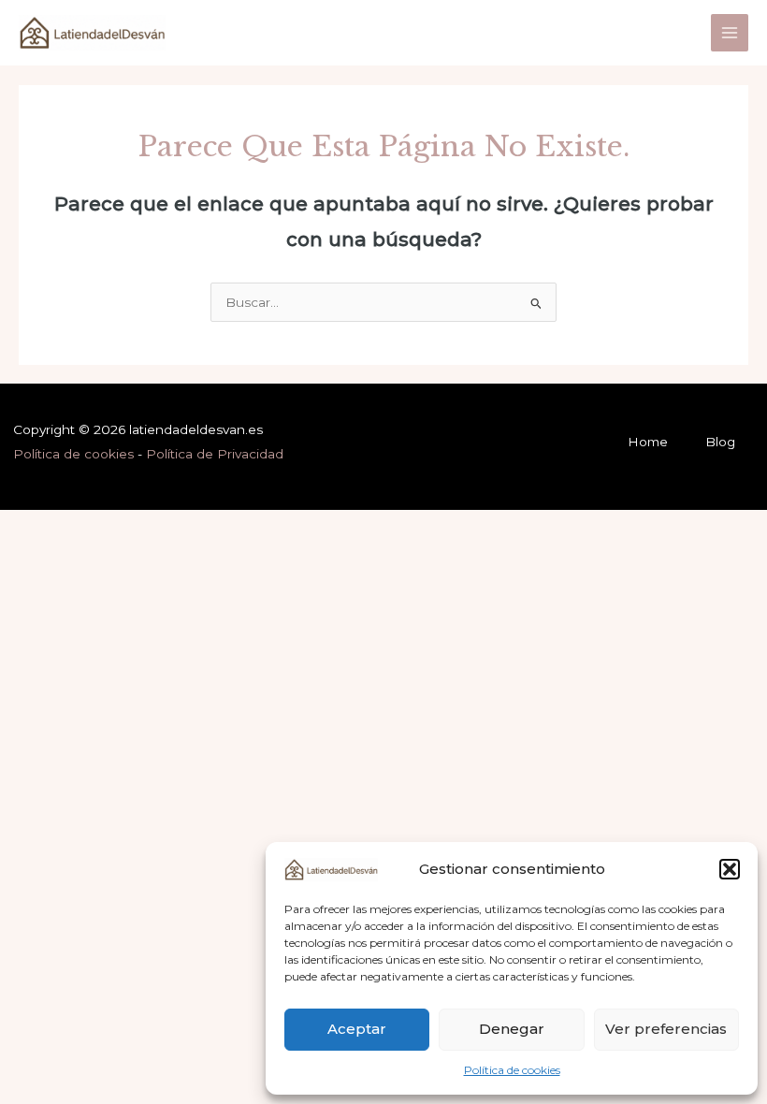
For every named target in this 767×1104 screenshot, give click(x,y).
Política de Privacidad (214, 453)
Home (648, 441)
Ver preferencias (666, 1029)
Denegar (511, 1029)
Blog (720, 441)
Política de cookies (512, 1070)
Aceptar (356, 1029)
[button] (729, 869)
